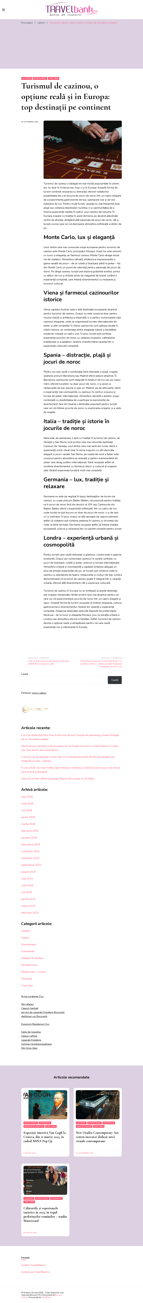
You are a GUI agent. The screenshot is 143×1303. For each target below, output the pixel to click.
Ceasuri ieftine (29, 1036)
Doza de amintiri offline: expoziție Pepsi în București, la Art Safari (57, 778)
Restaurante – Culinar (33, 971)
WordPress (46, 1297)
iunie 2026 (27, 803)
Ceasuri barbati (29, 1008)
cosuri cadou (39, 693)
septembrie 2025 (31, 865)
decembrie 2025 (30, 844)
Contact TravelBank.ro (33, 1265)
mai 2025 (26, 892)
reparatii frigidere (31, 1040)
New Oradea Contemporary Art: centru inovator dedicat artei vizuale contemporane (97, 1137)
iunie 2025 (27, 885)
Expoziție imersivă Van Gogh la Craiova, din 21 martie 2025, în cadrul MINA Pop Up (44, 1137)
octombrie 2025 (30, 858)
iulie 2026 (27, 796)
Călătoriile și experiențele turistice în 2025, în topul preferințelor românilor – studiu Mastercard (45, 1214)
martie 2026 (28, 824)
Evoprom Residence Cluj (35, 1024)
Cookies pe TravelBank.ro (35, 1272)
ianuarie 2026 (29, 837)
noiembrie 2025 (30, 851)
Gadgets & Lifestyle (32, 958)
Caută (24, 674)
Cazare (25, 937)
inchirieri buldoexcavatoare (36, 1044)
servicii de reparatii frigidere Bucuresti (43, 1012)
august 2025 (28, 871)
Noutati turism (29, 965)
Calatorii (26, 78)
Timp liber (53, 78)
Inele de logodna (31, 1032)
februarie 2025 (30, 912)
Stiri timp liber (29, 1048)
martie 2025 (28, 906)
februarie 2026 (30, 830)
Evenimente (28, 951)
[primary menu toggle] (3, 10)
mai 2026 (26, 810)
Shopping (26, 978)
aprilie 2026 (28, 817)
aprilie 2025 (28, 899)
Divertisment (40, 78)
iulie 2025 (27, 878)
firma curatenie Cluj (32, 996)
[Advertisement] (71, 46)
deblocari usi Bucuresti (34, 1016)
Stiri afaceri (27, 1004)
